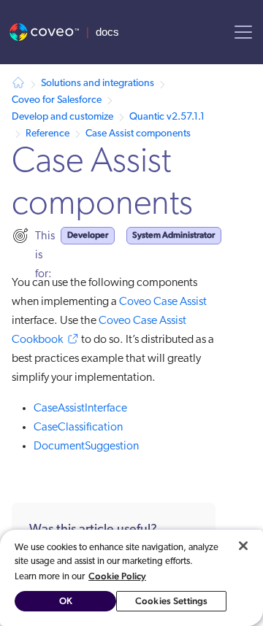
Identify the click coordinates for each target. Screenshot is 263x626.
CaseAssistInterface (80, 408)
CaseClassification (78, 427)
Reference (47, 133)
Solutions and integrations (97, 83)
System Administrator (173, 235)
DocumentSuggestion (86, 446)
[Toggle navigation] (243, 32)
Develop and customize (62, 117)
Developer (87, 235)
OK (65, 600)
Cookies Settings (171, 600)
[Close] (243, 546)
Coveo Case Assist (163, 302)
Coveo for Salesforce (57, 100)
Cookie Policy (117, 576)
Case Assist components (138, 133)
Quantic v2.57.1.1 (167, 117)
